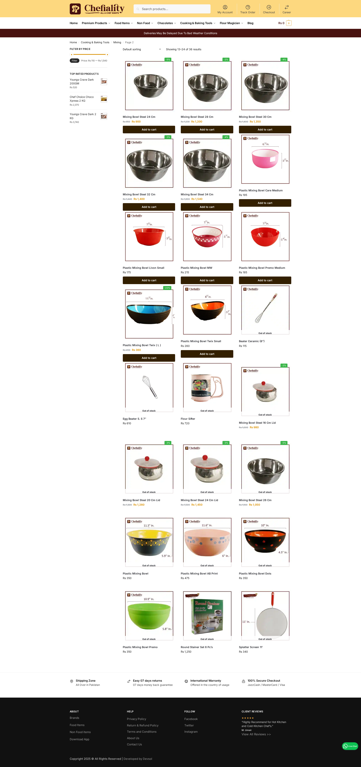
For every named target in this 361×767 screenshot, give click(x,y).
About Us (133, 738)
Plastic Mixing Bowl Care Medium (261, 190)
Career (287, 12)
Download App (79, 739)
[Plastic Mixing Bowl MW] (207, 237)
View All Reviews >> (256, 734)
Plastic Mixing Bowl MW (196, 267)
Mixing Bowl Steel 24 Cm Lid (199, 500)
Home (73, 42)
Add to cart (149, 129)
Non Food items (81, 732)
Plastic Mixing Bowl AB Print (199, 573)
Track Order (247, 12)
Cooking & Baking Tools (95, 42)
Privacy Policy (136, 719)
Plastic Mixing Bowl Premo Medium (262, 267)
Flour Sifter (188, 418)
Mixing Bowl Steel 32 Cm (139, 194)
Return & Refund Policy (142, 725)
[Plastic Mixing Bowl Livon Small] (149, 237)
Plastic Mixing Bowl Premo (140, 647)
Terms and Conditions (142, 731)
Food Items (77, 725)
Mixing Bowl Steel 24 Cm (139, 116)
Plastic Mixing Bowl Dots (255, 573)
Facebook (191, 719)
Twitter (189, 725)
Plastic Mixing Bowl (135, 573)
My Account (225, 12)
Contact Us (134, 744)
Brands (74, 718)
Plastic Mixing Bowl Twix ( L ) (142, 345)
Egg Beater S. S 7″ (134, 418)
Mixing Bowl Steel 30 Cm (255, 116)
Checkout (269, 12)
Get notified (265, 353)
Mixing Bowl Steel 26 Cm (255, 500)
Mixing (117, 42)
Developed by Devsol (138, 759)
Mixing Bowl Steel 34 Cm (197, 194)
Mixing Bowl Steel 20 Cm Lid (141, 500)
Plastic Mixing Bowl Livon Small (143, 267)
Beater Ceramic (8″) (252, 341)
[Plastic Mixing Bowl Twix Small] (207, 310)
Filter (74, 60)
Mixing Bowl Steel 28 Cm (197, 116)
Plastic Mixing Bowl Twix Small (201, 341)
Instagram (191, 731)
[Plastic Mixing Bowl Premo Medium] (265, 237)
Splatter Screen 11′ (251, 647)
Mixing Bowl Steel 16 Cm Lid (257, 422)
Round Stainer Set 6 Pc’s (197, 647)
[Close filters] (108, 49)
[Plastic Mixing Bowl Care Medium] (265, 159)
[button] (284, 23)
